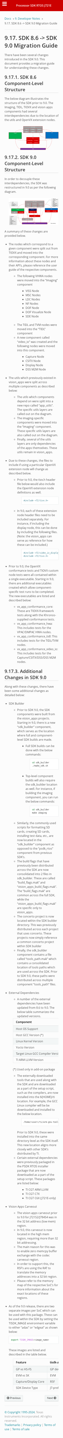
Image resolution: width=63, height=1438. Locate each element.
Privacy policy (32, 1425)
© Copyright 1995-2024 (20, 1412)
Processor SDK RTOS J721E (33, 5)
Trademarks (12, 1425)
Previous (15, 1398)
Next (50, 1398)
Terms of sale (21, 1429)
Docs (8, 19)
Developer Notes (27, 19)
